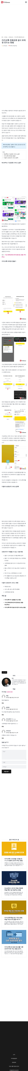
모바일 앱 (11, 37)
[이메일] (7, 682)
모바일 (5, 37)
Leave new (9, 691)
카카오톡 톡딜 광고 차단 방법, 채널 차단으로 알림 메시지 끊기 (13, 919)
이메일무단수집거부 (14, 1070)
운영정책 (14, 1062)
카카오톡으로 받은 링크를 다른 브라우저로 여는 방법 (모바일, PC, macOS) (13, 948)
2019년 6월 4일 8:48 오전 (12, 709)
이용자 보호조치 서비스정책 (11, 157)
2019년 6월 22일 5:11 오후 (12, 732)
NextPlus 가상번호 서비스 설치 (12, 154)
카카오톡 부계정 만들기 (10, 156)
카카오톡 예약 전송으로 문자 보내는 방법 (15, 607)
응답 (3, 703)
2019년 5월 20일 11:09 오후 (12, 697)
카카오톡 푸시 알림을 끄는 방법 (13, 599)
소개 (14, 1054)
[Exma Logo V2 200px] (5, 2)
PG (12, 678)
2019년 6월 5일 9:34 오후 (12, 720)
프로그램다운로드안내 (14, 1066)
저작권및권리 (14, 1058)
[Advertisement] (14, 93)
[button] (26, 2)
